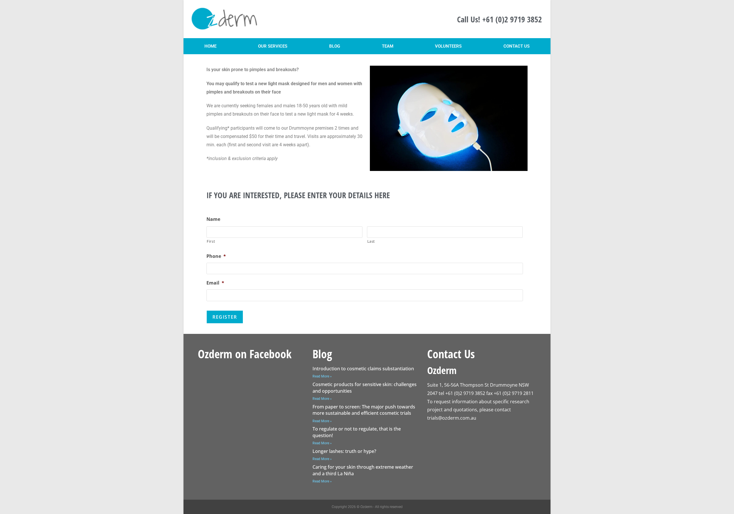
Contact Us (516, 46)
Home (210, 46)
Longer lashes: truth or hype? (344, 451)
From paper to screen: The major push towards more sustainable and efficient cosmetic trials (364, 410)
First (211, 241)
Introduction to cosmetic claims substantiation (363, 368)
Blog (334, 46)
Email (215, 283)
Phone (216, 256)
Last (371, 241)
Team (387, 46)
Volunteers (448, 46)
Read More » (322, 376)
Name (213, 219)
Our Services (272, 46)
